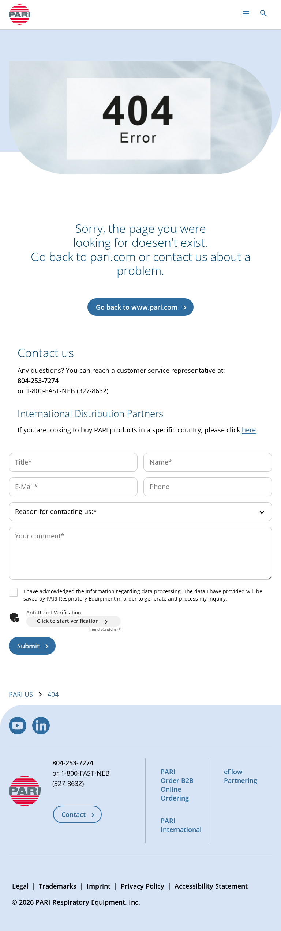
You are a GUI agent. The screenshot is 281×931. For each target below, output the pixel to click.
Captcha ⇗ (105, 629)
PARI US (21, 694)
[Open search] (263, 13)
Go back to (136, 307)
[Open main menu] (246, 13)
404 (53, 694)
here (249, 429)
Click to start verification (68, 620)
